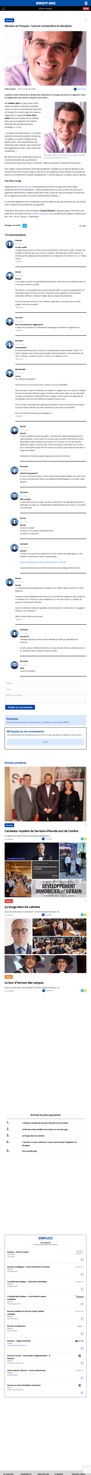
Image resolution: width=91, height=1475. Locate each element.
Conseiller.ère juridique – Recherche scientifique (27, 1281)
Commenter (48, 839)
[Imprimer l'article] (84, 838)
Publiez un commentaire (20, 707)
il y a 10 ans (19, 244)
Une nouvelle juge (29, 1151)
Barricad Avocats (12, 1330)
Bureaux (9, 901)
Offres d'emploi (45, 8)
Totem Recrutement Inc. (14, 1304)
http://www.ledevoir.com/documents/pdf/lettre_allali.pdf (43, 562)
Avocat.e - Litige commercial (19, 1340)
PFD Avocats (11, 1256)
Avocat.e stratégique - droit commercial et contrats (28, 1266)
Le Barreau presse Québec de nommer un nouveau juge (45, 1129)
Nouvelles (9, 20)
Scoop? (86, 8)
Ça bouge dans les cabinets (33, 1135)
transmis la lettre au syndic (43, 213)
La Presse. (18, 127)
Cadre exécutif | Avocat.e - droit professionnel (26, 1370)
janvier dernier (25, 186)
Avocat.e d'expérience (16, 1326)
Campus (9, 977)
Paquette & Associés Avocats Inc (17, 1345)
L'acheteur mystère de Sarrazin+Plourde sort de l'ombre (45, 1122)
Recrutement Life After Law (15, 1363)
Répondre (19, 261)
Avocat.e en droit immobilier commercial (23, 1385)
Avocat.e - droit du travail (17, 1252)
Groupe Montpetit (12, 1271)
